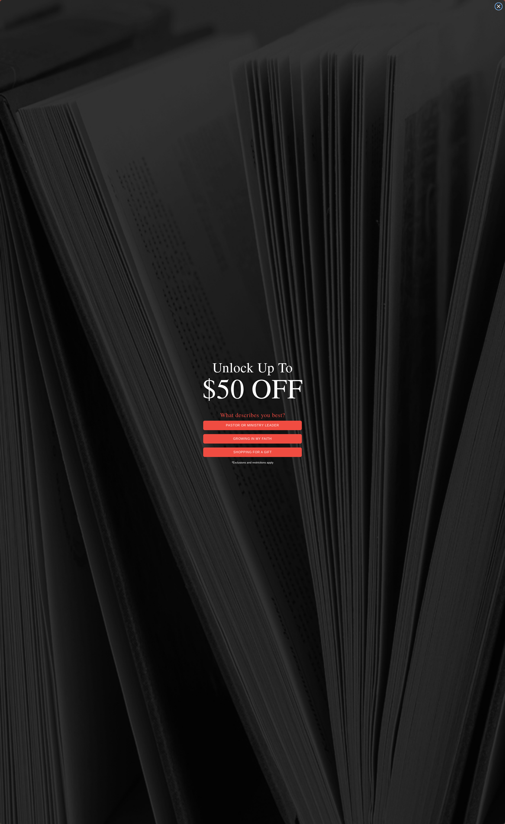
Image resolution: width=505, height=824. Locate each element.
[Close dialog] (498, 6)
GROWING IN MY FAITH (252, 438)
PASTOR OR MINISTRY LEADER (252, 425)
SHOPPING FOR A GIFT (252, 452)
